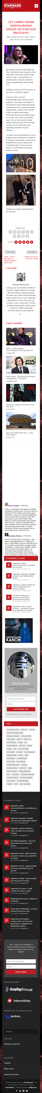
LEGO (14, 749)
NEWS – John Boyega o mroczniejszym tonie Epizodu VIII (19, 349)
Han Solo (22, 745)
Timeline (7, 1063)
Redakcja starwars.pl (12, 1044)
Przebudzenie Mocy (13, 765)
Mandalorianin (12, 755)
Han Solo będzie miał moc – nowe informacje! (19, 434)
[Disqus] (21, 473)
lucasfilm (19, 752)
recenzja (24, 765)
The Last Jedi (11, 781)
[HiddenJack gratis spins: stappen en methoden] (6, 900)
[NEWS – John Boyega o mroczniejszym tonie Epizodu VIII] (21, 336)
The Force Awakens (26, 777)
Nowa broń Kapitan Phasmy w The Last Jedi (20, 406)
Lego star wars (23, 749)
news (26, 755)
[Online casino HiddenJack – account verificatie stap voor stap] (6, 910)
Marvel (20, 755)
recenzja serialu (12, 768)
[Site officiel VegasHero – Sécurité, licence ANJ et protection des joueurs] (9, 597)
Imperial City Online (11, 1074)
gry (26, 742)
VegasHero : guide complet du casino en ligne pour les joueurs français (24, 587)
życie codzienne (25, 784)
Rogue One (22, 768)
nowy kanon (11, 758)
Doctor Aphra (11, 742)
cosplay (32, 729)
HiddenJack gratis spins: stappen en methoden (23, 900)
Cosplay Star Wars (13, 736)
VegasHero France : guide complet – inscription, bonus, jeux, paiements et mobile (24, 608)
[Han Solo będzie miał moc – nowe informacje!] (21, 421)
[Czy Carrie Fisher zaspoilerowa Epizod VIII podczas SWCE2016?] (21, 54)
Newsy (16, 39)
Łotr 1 (16, 784)
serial (30, 768)
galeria (20, 742)
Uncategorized (25, 569)
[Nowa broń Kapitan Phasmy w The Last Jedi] (21, 393)
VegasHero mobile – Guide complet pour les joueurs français (23, 879)
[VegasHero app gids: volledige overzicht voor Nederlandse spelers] (9, 575)
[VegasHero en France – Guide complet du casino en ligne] (6, 890)
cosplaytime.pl (26, 736)
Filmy (11, 39)
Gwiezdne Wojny (12, 745)
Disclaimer (10, 1087)
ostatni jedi (11, 761)
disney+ (19, 739)
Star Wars (15, 774)
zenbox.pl (32, 1087)
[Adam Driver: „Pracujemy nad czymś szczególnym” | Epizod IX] (21, 364)
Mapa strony (9, 1069)
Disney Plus (27, 739)
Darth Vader (11, 739)
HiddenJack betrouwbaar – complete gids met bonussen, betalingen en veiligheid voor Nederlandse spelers (21, 922)
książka (9, 749)
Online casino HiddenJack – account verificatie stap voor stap (23, 910)
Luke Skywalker (30, 752)
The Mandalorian (22, 781)
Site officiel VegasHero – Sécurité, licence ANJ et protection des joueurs (22, 597)
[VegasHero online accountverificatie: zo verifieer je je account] (9, 565)
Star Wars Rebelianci (27, 774)
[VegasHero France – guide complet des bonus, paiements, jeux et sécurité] (6, 867)
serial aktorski (12, 771)
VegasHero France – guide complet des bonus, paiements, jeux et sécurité (23, 868)
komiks (29, 745)
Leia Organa (10, 752)
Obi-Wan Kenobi (22, 758)
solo (8, 774)
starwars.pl (28, 1082)
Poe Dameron (21, 761)
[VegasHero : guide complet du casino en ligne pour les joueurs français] (9, 586)
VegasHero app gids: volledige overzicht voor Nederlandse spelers (24, 576)
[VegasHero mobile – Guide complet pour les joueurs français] (6, 880)
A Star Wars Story (13, 729)
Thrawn (9, 784)
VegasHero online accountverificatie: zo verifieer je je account (24, 565)
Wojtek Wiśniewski (17, 37)
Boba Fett (24, 729)
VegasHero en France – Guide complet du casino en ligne (21, 890)
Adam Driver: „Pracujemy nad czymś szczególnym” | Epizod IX (20, 377)
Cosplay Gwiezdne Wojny (15, 733)
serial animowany (24, 771)
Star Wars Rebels (12, 777)
